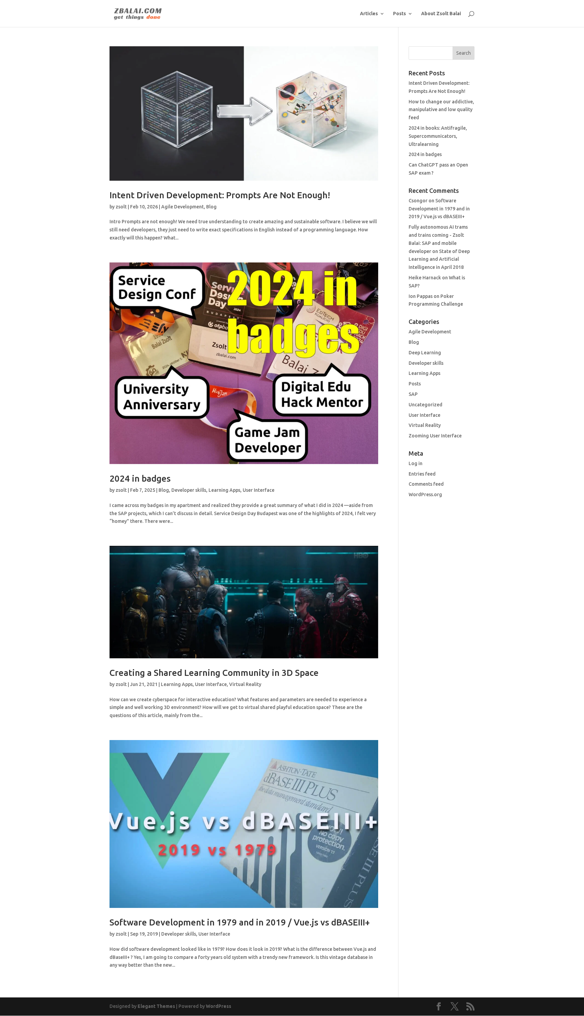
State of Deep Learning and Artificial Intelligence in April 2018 (439, 259)
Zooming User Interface (435, 435)
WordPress (218, 1006)
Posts (399, 13)
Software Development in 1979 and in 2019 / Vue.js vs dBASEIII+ (240, 922)
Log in (415, 463)
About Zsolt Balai (441, 13)
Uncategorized (425, 404)
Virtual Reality (245, 684)
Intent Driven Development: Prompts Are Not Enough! (220, 195)
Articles (369, 13)
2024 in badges (140, 478)
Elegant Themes (156, 1006)
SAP (413, 394)
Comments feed (426, 484)
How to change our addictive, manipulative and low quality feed (441, 110)
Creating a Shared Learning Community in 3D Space (214, 673)
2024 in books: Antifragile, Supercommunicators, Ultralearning (438, 136)
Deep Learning (425, 352)
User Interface (258, 490)
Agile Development (182, 206)
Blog (211, 206)
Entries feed (422, 474)
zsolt (121, 206)
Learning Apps (224, 490)
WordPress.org (425, 494)
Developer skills (188, 490)
